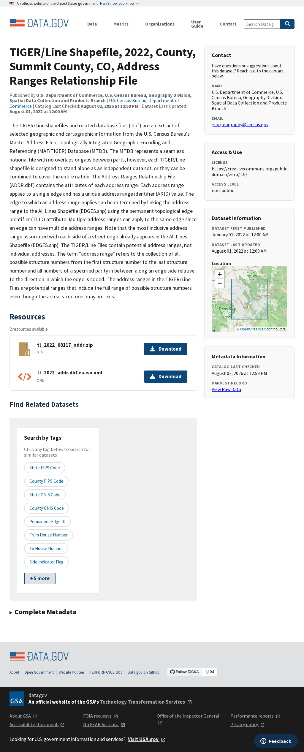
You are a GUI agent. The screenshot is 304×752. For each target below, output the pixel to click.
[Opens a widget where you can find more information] (276, 741)
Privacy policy (244, 724)
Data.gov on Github (143, 672)
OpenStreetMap (253, 328)
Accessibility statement (34, 724)
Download (170, 349)
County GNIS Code (46, 508)
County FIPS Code (46, 481)
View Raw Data (226, 389)
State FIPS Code (44, 468)
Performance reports (252, 716)
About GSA (21, 716)
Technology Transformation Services (143, 702)
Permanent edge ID (47, 521)
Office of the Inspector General (188, 716)
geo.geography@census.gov (240, 124)
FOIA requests (97, 716)
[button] (219, 274)
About (14, 672)
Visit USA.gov (143, 739)
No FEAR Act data (101, 724)
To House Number (46, 548)
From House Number (48, 535)
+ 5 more (40, 578)
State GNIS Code (45, 495)
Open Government (39, 672)
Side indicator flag (46, 562)
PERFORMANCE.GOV (106, 672)
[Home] (39, 23)
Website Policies (71, 672)
